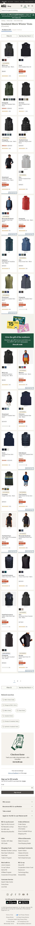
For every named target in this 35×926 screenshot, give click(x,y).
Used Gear (4, 855)
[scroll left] (2, 99)
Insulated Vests (9, 716)
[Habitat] (25, 99)
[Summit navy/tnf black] (22, 135)
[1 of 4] (7, 57)
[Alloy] (20, 172)
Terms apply (24, 342)
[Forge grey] (7, 99)
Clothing (3, 20)
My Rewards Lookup (7, 826)
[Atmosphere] (22, 609)
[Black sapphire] (20, 99)
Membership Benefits (7, 831)
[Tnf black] (20, 135)
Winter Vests (9, 20)
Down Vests (22, 710)
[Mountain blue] (3, 255)
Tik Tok (11, 894)
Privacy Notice (10, 917)
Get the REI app (17, 762)
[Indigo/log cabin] (8, 489)
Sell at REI (4, 870)
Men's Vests (8, 710)
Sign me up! (17, 792)
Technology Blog (23, 872)
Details (24, 781)
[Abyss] (25, 255)
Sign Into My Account (7, 824)
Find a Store (4, 884)
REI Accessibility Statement (24, 923)
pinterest (19, 894)
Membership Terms (9, 923)
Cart (28, 5)
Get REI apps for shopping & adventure (17, 899)
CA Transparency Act (23, 921)
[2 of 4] (8, 57)
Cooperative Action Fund (25, 867)
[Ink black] (3, 650)
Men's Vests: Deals (9, 699)
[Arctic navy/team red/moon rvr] (25, 367)
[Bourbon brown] (8, 213)
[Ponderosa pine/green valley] (5, 572)
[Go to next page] (20, 680)
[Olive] (22, 409)
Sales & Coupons (23, 841)
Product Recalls (10, 921)
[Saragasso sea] (5, 367)
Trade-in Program (6, 858)
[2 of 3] (9, 289)
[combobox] (17, 10)
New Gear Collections (7, 853)
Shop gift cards (17, 344)
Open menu (32, 5)
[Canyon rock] (22, 255)
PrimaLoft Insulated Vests (12, 721)
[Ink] (8, 449)
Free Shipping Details (24, 843)
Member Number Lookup (9, 850)
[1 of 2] (8, 252)
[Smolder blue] (14, 99)
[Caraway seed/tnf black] (25, 135)
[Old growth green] (4, 99)
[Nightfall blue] (8, 292)
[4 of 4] (10, 57)
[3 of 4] (9, 57)
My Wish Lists (5, 829)
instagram (7, 894)
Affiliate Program (6, 872)
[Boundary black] (22, 172)
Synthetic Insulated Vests (11, 726)
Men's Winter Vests (18, 20)
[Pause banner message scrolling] (33, 15)
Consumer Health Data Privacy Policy (17, 919)
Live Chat (4, 887)
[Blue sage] (9, 99)
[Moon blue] (3, 213)
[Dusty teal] (8, 409)
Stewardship (22, 875)
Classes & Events (23, 853)
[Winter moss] (3, 292)
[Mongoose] (27, 99)
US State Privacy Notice (22, 917)
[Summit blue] (12, 99)
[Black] (3, 60)
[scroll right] (16, 99)
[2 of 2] (9, 252)
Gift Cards (4, 843)
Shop (9, 6)
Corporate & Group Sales (8, 875)
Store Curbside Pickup (25, 831)
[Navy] (22, 60)
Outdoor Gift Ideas (7, 841)
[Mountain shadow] (20, 255)
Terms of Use (9, 914)
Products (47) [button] (6, 29)
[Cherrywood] (5, 60)
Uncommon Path (23, 855)
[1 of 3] (8, 289)
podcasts (27, 894)
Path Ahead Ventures (24, 858)
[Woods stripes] (5, 489)
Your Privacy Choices (23, 914)
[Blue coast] (3, 449)
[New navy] (5, 135)
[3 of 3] (26, 289)
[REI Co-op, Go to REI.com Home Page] (3, 5)
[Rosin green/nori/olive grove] (20, 367)
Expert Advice (17, 29)
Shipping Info (22, 833)
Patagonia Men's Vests (11, 705)
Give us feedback (13, 773)
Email (2, 784)
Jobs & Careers (5, 865)
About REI (21, 865)
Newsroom (21, 870)
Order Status (22, 824)
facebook (15, 894)
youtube (23, 894)
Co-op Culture (5, 867)
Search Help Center (7, 882)
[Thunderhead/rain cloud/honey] (22, 367)
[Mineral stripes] (3, 489)
